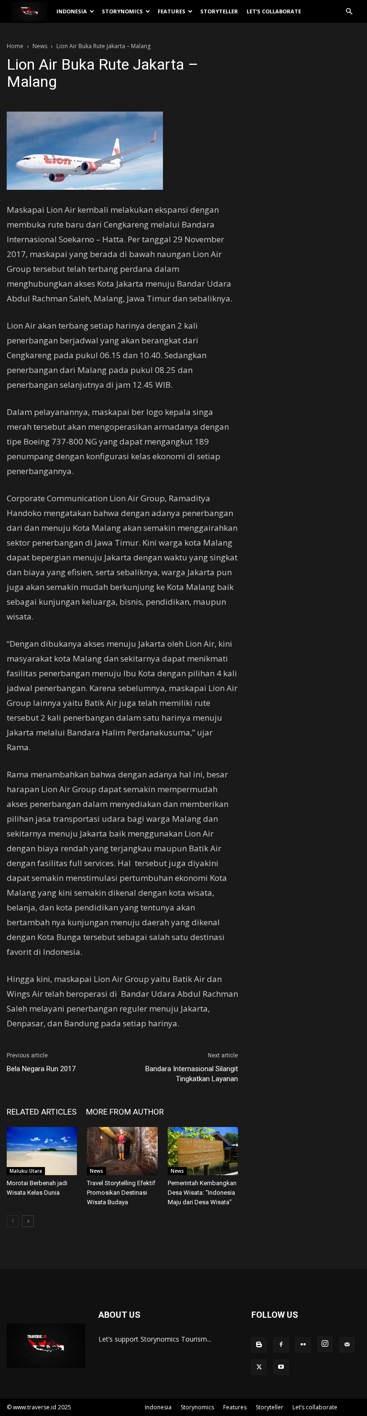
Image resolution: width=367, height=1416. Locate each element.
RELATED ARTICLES (41, 1111)
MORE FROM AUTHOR (125, 1111)
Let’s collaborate (274, 11)
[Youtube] (281, 1367)
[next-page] (28, 1221)
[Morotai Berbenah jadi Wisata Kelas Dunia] (42, 1151)
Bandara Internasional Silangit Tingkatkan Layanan (191, 1074)
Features (171, 11)
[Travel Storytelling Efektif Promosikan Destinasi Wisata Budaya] (122, 1151)
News (39, 46)
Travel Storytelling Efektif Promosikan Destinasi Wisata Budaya (121, 1192)
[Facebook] (281, 1345)
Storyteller (219, 11)
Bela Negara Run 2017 (41, 1069)
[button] (348, 11)
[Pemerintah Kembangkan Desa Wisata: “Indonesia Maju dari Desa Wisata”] (203, 1151)
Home (15, 46)
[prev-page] (13, 1221)
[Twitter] (259, 1367)
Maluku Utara (26, 1171)
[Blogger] (259, 1345)
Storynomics (122, 11)
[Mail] (347, 1345)
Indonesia (71, 11)
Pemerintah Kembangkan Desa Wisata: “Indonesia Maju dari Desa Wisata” (202, 1192)
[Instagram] (325, 1344)
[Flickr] (303, 1345)
